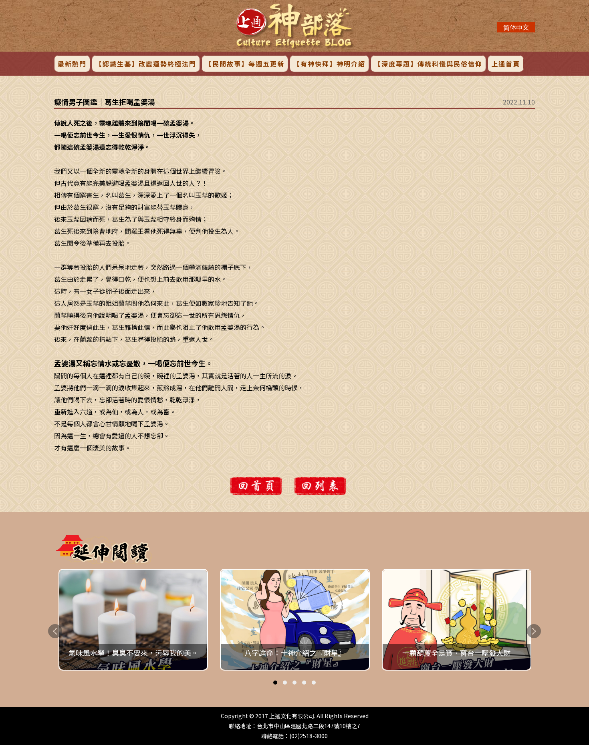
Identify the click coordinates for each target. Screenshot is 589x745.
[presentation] (55, 631)
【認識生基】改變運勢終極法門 (145, 63)
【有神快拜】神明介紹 (329, 63)
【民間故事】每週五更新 (244, 63)
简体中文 (516, 27)
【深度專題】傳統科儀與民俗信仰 (428, 63)
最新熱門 (72, 63)
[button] (275, 683)
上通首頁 (505, 63)
